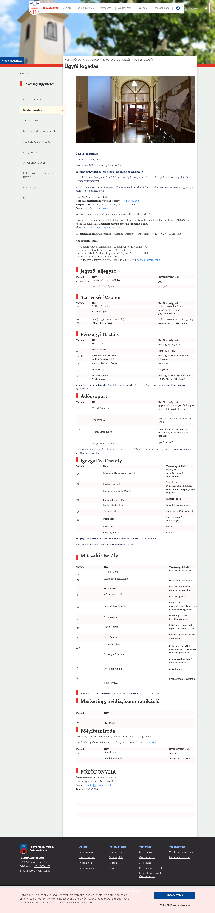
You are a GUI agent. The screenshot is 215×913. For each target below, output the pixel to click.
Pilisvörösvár (73, 60)
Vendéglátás (116, 857)
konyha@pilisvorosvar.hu (99, 785)
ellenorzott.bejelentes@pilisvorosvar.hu (103, 227)
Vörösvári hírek (87, 852)
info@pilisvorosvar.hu (97, 208)
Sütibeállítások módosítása (175, 905)
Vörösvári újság (87, 868)
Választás (142, 8)
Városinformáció (118, 852)
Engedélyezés (175, 895)
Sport (112, 868)
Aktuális (67, 8)
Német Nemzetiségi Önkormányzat (150, 875)
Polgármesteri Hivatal (150, 868)
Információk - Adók (179, 857)
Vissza (25, 73)
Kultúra (113, 863)
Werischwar (124, 8)
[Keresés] (206, 8)
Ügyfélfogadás (32, 110)
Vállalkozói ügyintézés (181, 852)
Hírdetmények (87, 857)
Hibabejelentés (32, 100)
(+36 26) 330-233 (130, 201)
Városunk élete (86, 8)
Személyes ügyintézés (36, 142)
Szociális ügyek (32, 198)
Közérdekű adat (161, 8)
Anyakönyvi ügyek (34, 163)
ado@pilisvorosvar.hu (149, 260)
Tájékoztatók (30, 121)
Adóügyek (145, 863)
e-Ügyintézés (31, 152)
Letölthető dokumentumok (39, 131)
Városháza (105, 8)
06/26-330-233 (42, 866)
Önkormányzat (147, 857)
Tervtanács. (150, 742)
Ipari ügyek (30, 188)
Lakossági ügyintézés (116, 60)
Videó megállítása (12, 61)
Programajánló (87, 863)
